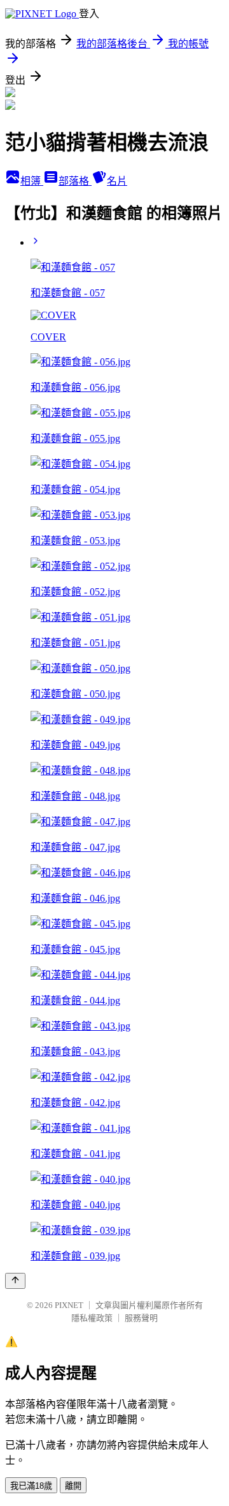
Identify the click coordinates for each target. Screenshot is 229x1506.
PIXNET (69, 1305)
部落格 (75, 181)
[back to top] (15, 1281)
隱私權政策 (92, 1318)
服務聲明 (141, 1318)
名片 (117, 181)
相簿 (31, 181)
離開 (73, 1486)
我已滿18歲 (31, 1486)
